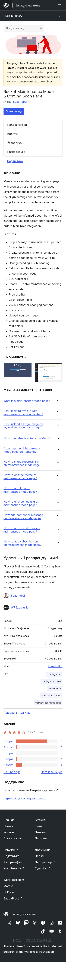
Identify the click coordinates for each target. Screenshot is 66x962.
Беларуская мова (24, 914)
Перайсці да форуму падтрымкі (25, 798)
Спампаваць (14, 111)
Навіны (8, 826)
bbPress (11, 892)
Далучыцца (43, 850)
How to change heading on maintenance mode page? (21, 503)
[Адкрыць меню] (60, 5)
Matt (8, 886)
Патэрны (41, 838)
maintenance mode (51, 695)
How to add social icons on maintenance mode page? (22, 530)
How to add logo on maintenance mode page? (20, 490)
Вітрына (40, 820)
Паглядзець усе (51, 772)
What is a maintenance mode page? (27, 401)
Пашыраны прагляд (17, 712)
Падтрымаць (45, 862)
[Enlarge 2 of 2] (57, 367)
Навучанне (11, 850)
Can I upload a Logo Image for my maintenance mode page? (23, 425)
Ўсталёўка (14, 143)
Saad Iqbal (20, 101)
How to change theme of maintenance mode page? (20, 476)
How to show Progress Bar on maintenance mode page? (22, 463)
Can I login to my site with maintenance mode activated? (23, 412)
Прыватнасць (13, 838)
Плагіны (40, 832)
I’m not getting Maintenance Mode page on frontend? (22, 450)
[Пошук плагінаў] (40, 28)
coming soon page (51, 681)
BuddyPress (13, 898)
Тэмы (38, 826)
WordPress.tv (14, 868)
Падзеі (39, 856)
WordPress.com (15, 879)
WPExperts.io (20, 607)
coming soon (54, 674)
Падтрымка (15, 161)
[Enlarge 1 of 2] (27, 367)
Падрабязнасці (17, 124)
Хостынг (9, 832)
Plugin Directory (13, 15)
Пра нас (9, 820)
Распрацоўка (16, 152)
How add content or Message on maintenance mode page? (23, 516)
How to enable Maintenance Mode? (27, 438)
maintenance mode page (48, 702)
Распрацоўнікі (13, 862)
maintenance (54, 688)
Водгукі (12, 134)
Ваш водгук (12, 772)
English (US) (55, 666)
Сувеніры (43, 868)
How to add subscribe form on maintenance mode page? (22, 543)
